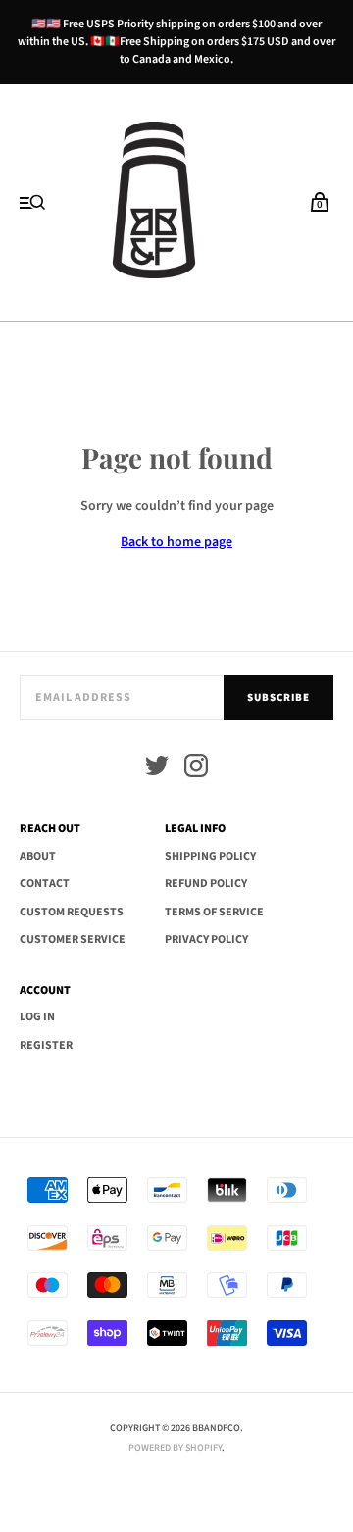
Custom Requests (72, 912)
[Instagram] (196, 769)
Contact (45, 883)
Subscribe (278, 697)
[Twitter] (157, 769)
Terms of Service (214, 912)
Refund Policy (206, 883)
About (38, 856)
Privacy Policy (206, 939)
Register (46, 1045)
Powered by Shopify (175, 1448)
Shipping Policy (210, 856)
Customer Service (73, 939)
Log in (37, 1017)
